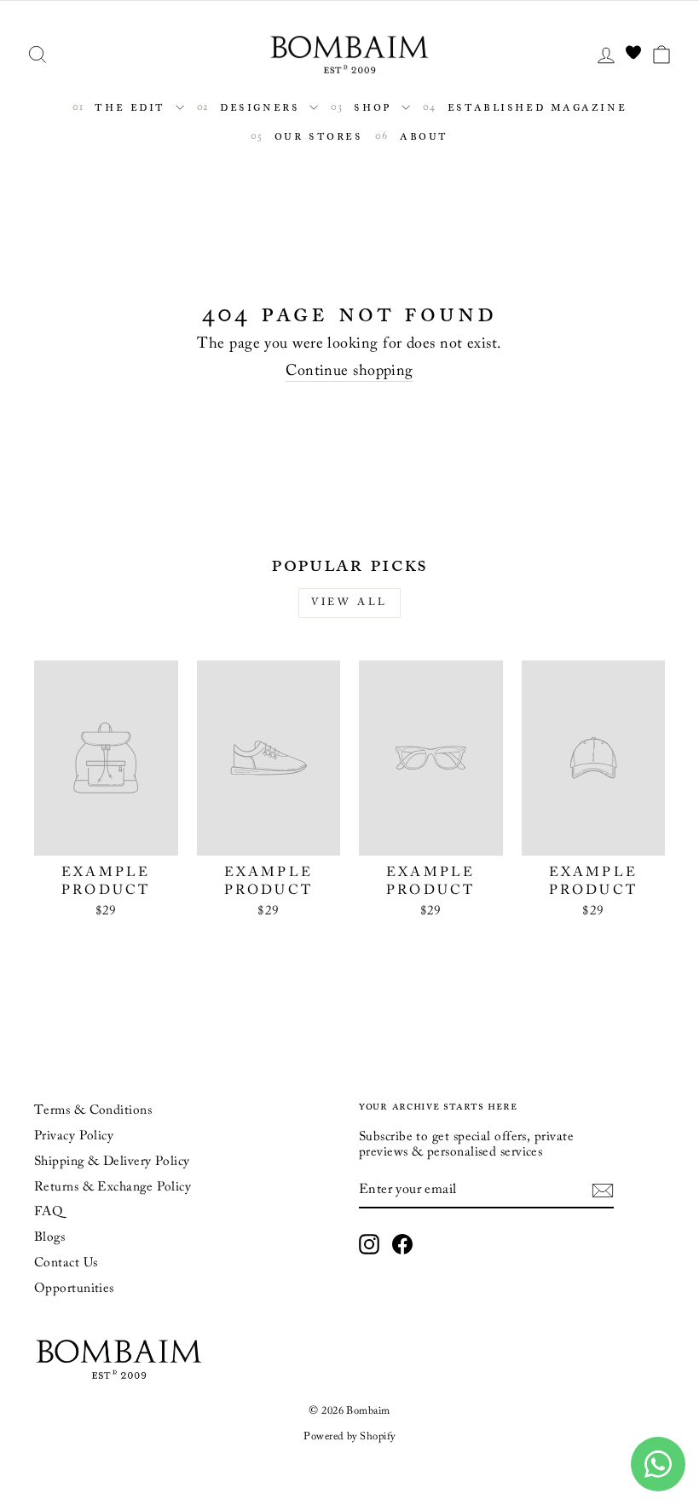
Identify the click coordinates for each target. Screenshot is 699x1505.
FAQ (48, 1212)
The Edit (130, 106)
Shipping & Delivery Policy (112, 1162)
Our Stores (315, 135)
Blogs (49, 1237)
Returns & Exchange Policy (112, 1187)
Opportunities (74, 1289)
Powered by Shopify (349, 1437)
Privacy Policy (73, 1136)
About (421, 135)
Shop (373, 106)
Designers (260, 106)
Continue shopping (349, 371)
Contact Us (66, 1263)
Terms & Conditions (93, 1110)
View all (349, 602)
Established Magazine (534, 106)
